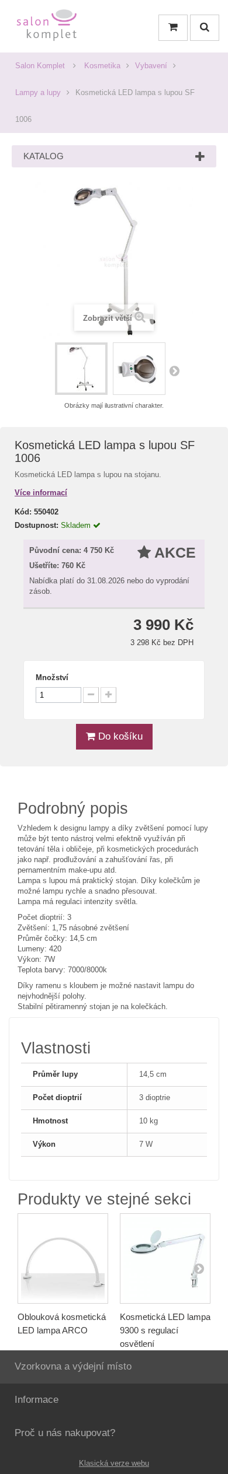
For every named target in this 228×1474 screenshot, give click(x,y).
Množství (52, 677)
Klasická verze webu (114, 1463)
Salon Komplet (40, 65)
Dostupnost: (36, 525)
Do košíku (119, 736)
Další (174, 370)
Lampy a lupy (38, 92)
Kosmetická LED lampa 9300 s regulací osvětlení (165, 1330)
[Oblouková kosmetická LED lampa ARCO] (63, 1258)
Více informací (41, 492)
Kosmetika (102, 65)
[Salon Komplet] (47, 27)
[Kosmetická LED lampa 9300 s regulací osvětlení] (165, 1258)
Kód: (23, 511)
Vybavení (151, 65)
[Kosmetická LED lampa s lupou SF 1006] (81, 368)
